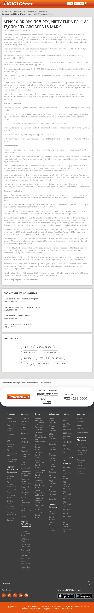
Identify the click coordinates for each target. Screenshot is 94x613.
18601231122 (47, 394)
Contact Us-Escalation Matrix (25, 456)
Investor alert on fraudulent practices (26, 473)
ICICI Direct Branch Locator (25, 495)
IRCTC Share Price (11, 491)
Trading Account (52, 524)
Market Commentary (36, 11)
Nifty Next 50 (67, 442)
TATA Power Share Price (25, 545)
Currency (57, 358)
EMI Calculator (52, 454)
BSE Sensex (67, 433)
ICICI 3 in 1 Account (53, 512)
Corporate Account (53, 529)
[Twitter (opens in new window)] (15, 595)
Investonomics (82, 432)
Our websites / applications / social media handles (82, 451)
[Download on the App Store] (66, 596)
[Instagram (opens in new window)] (9, 595)
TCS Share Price (25, 540)
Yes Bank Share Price (11, 508)
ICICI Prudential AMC (67, 504)
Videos (79, 425)
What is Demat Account (38, 447)
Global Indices (65, 419)
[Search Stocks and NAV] (86, 3)
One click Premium (24, 428)
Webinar (80, 422)
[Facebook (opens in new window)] (4, 595)
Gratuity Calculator (52, 460)
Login (70, 3)
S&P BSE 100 (68, 430)
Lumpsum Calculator (52, 448)
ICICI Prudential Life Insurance (67, 495)
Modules (80, 429)
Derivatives (50, 352)
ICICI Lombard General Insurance (66, 485)
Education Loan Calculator (52, 497)
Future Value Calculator (53, 443)
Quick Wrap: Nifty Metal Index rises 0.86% (22, 307)
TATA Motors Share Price (25, 568)
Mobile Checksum (81, 467)
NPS (26, 363)
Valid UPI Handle (24, 515)
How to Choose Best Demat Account (39, 464)
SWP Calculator (52, 471)
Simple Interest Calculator (52, 420)
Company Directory (10, 519)
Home (4, 11)
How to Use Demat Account (39, 455)
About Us (24, 451)
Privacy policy (23, 463)
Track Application (81, 472)
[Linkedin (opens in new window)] (21, 595)
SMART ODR (25, 468)
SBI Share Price (10, 477)
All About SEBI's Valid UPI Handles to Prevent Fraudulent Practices (39, 423)
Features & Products (25, 488)
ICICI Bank (66, 467)
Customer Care (24, 434)
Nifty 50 (66, 452)
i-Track (79, 444)
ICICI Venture (67, 510)
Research (62, 363)
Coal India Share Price (25, 557)
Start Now (79, 3)
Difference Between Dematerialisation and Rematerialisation (40, 437)
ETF (41, 358)
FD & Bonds (30, 352)
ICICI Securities (66, 477)
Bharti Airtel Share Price (25, 551)
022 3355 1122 (47, 400)
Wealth (23, 439)
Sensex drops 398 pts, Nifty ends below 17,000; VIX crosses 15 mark (28, 14)
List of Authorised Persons (81, 460)
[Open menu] (91, 3)
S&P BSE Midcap (66, 425)
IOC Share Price (10, 502)
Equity (27, 358)
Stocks (9, 418)
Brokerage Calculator (53, 465)
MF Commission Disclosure (25, 502)
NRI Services (25, 442)
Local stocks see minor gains (17, 316)
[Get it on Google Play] (83, 596)
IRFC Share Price (11, 496)
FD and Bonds (9, 430)
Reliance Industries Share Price (11, 484)
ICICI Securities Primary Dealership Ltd (67, 526)
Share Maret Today (17, 11)
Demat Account (52, 518)
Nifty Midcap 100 (67, 437)
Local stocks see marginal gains (18, 324)
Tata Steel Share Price (11, 513)
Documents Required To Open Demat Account (39, 484)
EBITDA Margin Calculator (52, 436)
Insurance (10, 434)
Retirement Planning (25, 423)
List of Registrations (26, 509)
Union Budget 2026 (12, 454)
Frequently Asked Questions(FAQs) (26, 481)
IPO (26, 347)
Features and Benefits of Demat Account (40, 474)
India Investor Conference (12, 460)
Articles (80, 418)
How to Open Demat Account (40, 515)
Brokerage (25, 418)
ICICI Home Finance (67, 518)
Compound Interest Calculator (53, 428)
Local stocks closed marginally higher (21, 299)
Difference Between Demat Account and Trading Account (39, 503)
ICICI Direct (67, 513)
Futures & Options (10, 445)
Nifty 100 (66, 445)
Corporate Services (25, 446)
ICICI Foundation (67, 472)
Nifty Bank (66, 449)
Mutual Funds (44, 347)
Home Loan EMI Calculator (53, 489)
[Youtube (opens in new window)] (26, 595)
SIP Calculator (52, 476)
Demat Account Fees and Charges (40, 493)
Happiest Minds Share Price (25, 533)
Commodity (43, 363)
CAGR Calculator (52, 482)
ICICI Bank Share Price (25, 562)
